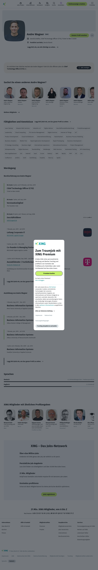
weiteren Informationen (47, 305)
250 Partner (52, 287)
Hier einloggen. (40, 280)
